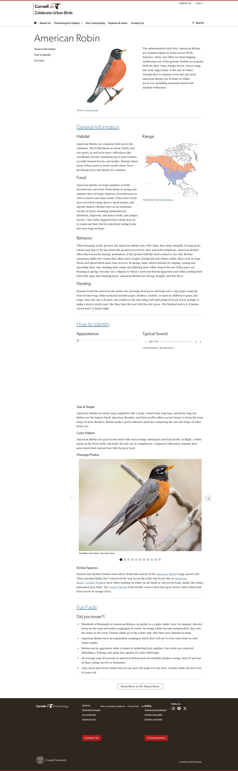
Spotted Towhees (95, 582)
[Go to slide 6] (140, 559)
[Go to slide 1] (121, 559)
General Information (45, 49)
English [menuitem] (199, 3)
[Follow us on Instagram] (173, 708)
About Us (45, 23)
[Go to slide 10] (155, 559)
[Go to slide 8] (148, 559)
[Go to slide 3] (128, 559)
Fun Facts (39, 60)
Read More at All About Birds (140, 686)
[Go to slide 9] (151, 559)
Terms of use (146, 706)
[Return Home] (52, 9)
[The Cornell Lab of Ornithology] (52, 706)
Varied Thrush (117, 587)
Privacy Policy (133, 706)
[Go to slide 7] (144, 559)
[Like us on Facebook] (179, 708)
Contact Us (185, 3)
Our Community (95, 23)
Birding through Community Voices (35, 23)
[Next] (207, 498)
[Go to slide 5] (136, 559)
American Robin (166, 574)
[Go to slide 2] (124, 559)
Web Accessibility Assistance (112, 706)
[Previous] (72, 498)
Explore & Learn (117, 23)
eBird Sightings (167, 200)
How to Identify (42, 55)
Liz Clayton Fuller (91, 110)
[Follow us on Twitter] (185, 708)
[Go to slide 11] (159, 559)
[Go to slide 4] (132, 559)
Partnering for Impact (67, 23)
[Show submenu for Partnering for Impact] (81, 23)
